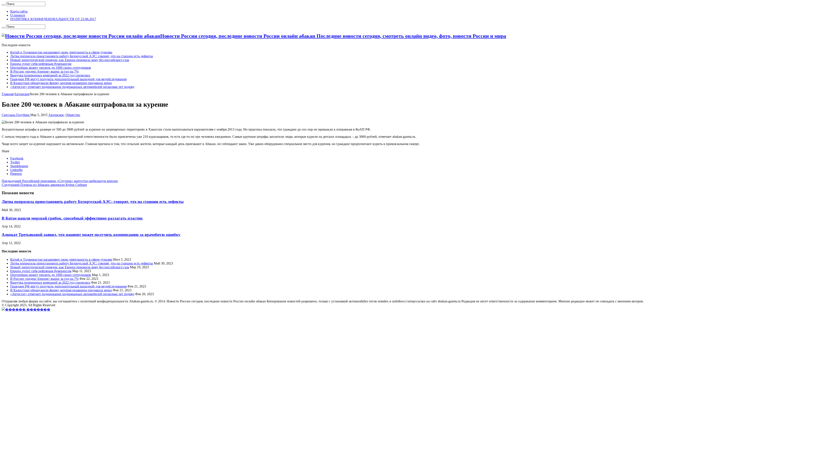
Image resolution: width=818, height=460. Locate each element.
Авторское (21, 94)
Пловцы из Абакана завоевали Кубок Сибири (44, 185)
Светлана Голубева (16, 115)
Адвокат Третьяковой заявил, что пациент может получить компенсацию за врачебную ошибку (91, 234)
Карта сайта (18, 11)
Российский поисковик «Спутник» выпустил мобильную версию (60, 181)
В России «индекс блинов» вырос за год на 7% (44, 71)
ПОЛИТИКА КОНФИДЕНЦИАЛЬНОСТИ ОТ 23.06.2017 (53, 19)
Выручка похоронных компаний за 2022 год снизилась (50, 75)
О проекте (17, 15)
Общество (72, 115)
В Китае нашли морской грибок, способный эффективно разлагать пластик (72, 218)
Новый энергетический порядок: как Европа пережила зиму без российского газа (69, 60)
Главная (7, 94)
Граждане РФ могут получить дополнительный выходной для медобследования (68, 79)
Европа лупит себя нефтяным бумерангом (40, 64)
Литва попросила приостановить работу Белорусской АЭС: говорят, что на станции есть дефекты (81, 56)
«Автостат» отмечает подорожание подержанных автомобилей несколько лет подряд (72, 87)
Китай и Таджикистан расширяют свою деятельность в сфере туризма (61, 52)
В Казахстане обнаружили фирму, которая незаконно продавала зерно (61, 83)
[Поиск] (3, 5)
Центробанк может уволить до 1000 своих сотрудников (50, 67)
